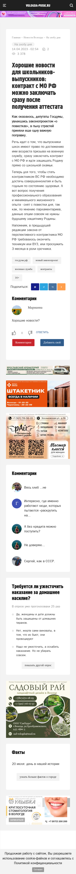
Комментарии (23, 342)
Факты (18, 752)
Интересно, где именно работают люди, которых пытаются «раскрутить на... (42, 508)
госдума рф (21, 260)
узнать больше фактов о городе (38, 776)
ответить (42, 332)
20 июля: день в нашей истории (35, 764)
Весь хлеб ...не (35, 487)
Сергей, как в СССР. (39, 561)
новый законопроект (47, 260)
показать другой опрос (38, 665)
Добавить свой (52, 342)
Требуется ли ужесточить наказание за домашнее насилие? (37, 592)
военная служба (23, 269)
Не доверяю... (34, 545)
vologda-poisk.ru (38, 6)
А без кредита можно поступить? (40, 529)
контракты (46, 269)
